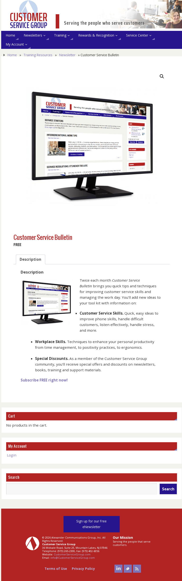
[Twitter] (128, 569)
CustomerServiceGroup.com (72, 554)
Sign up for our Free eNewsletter (91, 524)
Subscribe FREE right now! (44, 380)
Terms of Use (56, 568)
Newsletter (67, 55)
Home (12, 55)
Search (13, 477)
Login (11, 455)
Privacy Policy (83, 568)
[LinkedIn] (118, 569)
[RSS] (137, 569)
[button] (162, 76)
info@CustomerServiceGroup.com (72, 557)
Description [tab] (30, 259)
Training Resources (37, 55)
